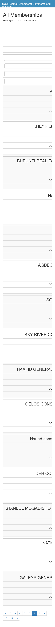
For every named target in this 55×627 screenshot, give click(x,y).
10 (6, 618)
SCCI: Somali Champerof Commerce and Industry (26, 4)
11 (12, 618)
